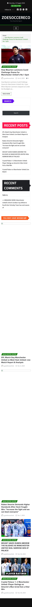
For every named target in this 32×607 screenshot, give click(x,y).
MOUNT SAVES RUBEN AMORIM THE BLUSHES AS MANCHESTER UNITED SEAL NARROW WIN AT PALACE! (15, 154)
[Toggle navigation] (16, 28)
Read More (6, 94)
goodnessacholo (9, 78)
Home (4, 35)
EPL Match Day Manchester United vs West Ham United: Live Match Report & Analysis (15, 134)
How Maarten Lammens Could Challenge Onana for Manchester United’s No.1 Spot (15, 39)
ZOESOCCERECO (16, 17)
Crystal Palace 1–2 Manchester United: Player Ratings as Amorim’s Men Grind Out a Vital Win (14, 163)
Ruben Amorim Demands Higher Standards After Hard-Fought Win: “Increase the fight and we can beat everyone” (15, 508)
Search (7, 101)
